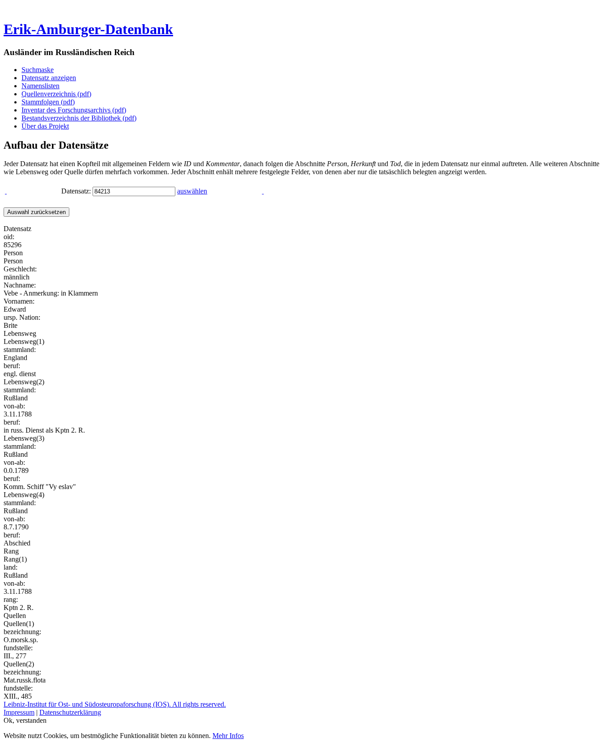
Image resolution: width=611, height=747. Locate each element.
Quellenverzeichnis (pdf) (56, 94)
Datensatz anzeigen (48, 78)
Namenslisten (40, 86)
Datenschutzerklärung (70, 712)
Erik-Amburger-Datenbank (88, 29)
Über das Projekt (45, 126)
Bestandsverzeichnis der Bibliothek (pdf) (78, 118)
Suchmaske (37, 69)
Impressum (19, 712)
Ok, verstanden (25, 720)
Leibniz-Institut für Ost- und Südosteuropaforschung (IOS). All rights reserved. (115, 704)
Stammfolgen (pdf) (48, 102)
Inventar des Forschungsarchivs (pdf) (73, 110)
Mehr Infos (228, 735)
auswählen (192, 191)
